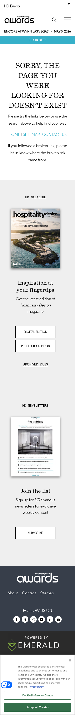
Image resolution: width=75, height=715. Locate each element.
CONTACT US (54, 134)
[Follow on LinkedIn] (58, 619)
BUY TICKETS (37, 39)
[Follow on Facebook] (16, 619)
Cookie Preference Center (37, 695)
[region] (37, 685)
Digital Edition (35, 331)
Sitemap (47, 593)
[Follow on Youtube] (41, 619)
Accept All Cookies (37, 707)
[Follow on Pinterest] (50, 619)
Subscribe (35, 532)
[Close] (70, 660)
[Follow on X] (25, 619)
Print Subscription (35, 346)
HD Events (12, 6)
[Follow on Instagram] (33, 619)
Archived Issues (35, 364)
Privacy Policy (36, 686)
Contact (29, 593)
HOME (14, 134)
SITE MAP (31, 134)
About (13, 593)
